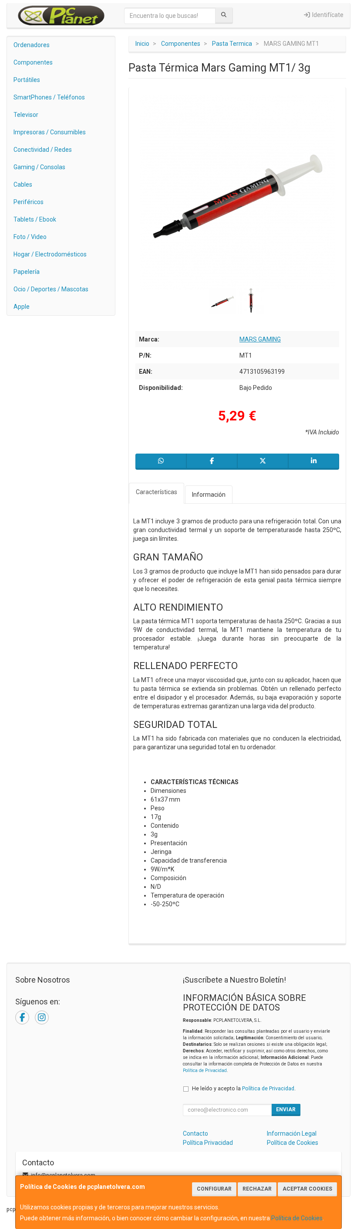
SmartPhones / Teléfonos (49, 97)
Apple (21, 306)
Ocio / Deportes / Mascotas (50, 289)
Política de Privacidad (205, 1070)
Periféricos (28, 201)
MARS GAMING (260, 339)
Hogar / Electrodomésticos (50, 254)
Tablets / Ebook (34, 219)
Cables (22, 184)
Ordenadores (31, 44)
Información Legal (292, 1133)
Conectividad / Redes (42, 149)
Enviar (286, 1109)
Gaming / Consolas (39, 167)
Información (209, 494)
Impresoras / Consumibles (49, 132)
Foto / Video (30, 236)
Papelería (26, 271)
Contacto (195, 1133)
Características (156, 491)
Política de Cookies (297, 1218)
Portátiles (26, 79)
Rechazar (257, 1189)
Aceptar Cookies (307, 1189)
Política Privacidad (208, 1142)
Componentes (33, 62)
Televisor (25, 114)
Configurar (214, 1189)
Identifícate (327, 14)
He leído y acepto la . (244, 1088)
